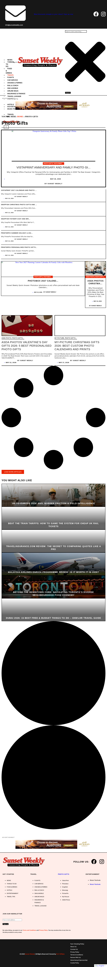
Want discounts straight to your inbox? (53, 14)
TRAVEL (10, 75)
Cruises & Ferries (14, 83)
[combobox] (76, 31)
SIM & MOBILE (12, 88)
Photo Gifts (63, 874)
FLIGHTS (10, 77)
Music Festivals (95, 880)
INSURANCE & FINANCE (16, 94)
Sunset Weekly (30, 954)
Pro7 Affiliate (60, 954)
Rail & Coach (12, 85)
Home (20, 117)
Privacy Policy (43, 930)
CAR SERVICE (12, 80)
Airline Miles (12, 91)
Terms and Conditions (29, 930)
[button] (13, 472)
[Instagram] (103, 14)
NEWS (9, 60)
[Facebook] (96, 14)
